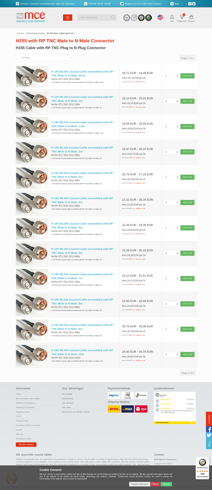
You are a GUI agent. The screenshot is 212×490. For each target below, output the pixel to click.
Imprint (19, 430)
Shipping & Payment (25, 407)
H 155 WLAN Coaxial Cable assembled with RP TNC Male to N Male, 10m (82, 352)
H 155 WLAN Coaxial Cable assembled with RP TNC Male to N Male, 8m (82, 301)
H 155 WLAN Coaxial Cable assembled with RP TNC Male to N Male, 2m (82, 149)
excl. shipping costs (138, 81)
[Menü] (207, 458)
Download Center (24, 438)
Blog (176, 4)
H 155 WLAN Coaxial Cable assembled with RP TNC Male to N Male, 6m (82, 250)
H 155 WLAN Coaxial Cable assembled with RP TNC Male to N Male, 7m (82, 276)
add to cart (187, 76)
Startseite (20, 33)
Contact (209, 419)
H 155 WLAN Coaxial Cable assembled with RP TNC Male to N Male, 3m (82, 174)
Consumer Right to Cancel (28, 425)
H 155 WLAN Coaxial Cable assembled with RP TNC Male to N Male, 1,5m (82, 124)
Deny (155, 484)
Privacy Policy (22, 421)
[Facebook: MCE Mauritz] (190, 3)
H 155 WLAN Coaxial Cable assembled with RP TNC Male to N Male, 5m (82, 225)
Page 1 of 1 (187, 58)
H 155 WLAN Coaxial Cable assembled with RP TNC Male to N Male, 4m (82, 200)
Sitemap (19, 434)
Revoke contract (26, 444)
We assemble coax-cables (28, 398)
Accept (166, 484)
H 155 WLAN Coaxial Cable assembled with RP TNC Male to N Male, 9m (82, 326)
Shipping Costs (23, 412)
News (18, 394)
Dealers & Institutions (25, 403)
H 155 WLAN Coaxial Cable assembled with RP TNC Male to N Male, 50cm (82, 73)
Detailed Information (139, 484)
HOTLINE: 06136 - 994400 (99, 4)
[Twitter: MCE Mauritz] (194, 3)
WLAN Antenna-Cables (35, 33)
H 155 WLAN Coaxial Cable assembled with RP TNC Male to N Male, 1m (82, 98)
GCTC (19, 416)
